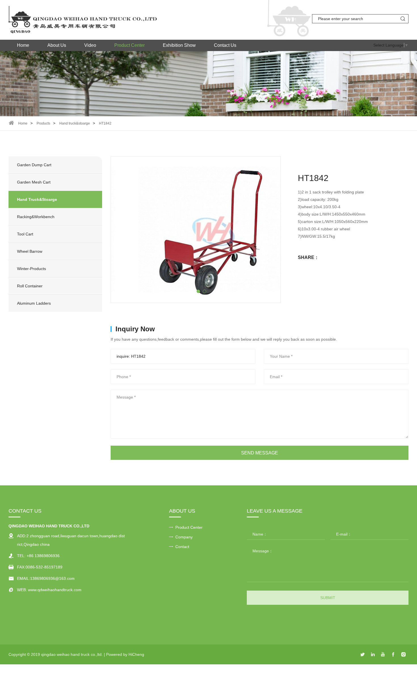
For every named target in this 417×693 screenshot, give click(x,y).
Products (43, 123)
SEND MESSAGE (259, 452)
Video (90, 45)
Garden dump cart (34, 165)
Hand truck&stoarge (74, 123)
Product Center (129, 45)
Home (23, 45)
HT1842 (105, 123)
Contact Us (225, 45)
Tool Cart (25, 234)
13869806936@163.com (52, 578)
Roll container (30, 286)
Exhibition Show (179, 45)
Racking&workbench (35, 216)
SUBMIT (327, 597)
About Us (56, 45)
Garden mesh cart (33, 182)
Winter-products (31, 268)
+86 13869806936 (43, 555)
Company (184, 537)
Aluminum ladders (34, 303)
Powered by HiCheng (125, 654)
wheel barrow (29, 251)
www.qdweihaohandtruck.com (54, 589)
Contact (182, 546)
